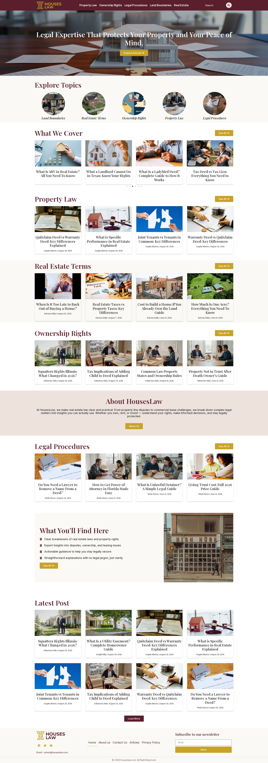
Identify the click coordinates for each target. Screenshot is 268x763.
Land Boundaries (161, 5)
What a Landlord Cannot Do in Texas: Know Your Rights (108, 173)
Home (92, 742)
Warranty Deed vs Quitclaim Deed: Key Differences (210, 239)
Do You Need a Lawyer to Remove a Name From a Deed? (57, 488)
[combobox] (215, 5)
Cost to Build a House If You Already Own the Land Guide (159, 308)
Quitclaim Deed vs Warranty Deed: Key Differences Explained (58, 241)
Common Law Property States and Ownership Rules (159, 373)
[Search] (229, 5)
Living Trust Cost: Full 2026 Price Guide (210, 486)
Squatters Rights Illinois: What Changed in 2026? (57, 373)
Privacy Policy (151, 742)
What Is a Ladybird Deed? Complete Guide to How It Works (159, 175)
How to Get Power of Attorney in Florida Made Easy (108, 488)
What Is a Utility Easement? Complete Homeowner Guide (108, 645)
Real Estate (181, 5)
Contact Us (120, 742)
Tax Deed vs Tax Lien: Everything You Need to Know (210, 175)
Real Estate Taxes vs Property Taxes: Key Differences (108, 308)
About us (104, 742)
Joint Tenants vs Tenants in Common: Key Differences (159, 239)
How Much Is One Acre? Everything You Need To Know (210, 308)
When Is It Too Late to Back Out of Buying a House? (57, 306)
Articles (134, 742)
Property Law (88, 5)
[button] (37, 161)
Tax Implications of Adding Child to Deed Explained (108, 373)
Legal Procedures (136, 5)
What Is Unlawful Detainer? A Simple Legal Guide (159, 486)
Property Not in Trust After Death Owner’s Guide (210, 373)
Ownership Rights (110, 5)
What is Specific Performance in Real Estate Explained (108, 241)
